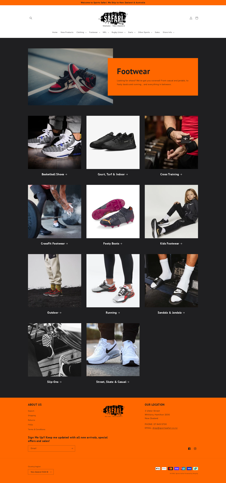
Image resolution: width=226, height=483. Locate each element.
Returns (31, 420)
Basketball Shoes (53, 174)
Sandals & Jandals (170, 312)
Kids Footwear (169, 243)
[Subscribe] (72, 448)
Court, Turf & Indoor (111, 174)
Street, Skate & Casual (111, 382)
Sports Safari (180, 473)
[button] (31, 18)
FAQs (30, 425)
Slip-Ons (52, 382)
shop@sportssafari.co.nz (165, 428)
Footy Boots (111, 243)
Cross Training (169, 174)
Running (111, 312)
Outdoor (52, 312)
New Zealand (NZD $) (39, 472)
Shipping (32, 415)
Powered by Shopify (191, 473)
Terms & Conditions (36, 429)
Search (31, 411)
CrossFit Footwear (53, 243)
